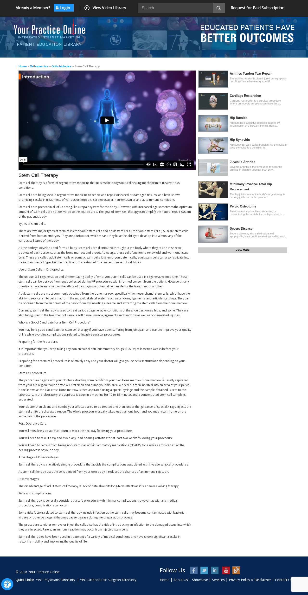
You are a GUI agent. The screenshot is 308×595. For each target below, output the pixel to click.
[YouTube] (226, 570)
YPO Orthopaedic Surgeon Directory (108, 579)
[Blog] (236, 570)
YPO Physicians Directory (55, 579)
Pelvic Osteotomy (243, 206)
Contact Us (283, 579)
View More (243, 250)
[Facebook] (194, 570)
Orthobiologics (61, 66)
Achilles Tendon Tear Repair (251, 73)
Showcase (200, 579)
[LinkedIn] (215, 570)
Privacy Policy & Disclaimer (250, 579)
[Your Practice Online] (49, 28)
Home (23, 66)
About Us (180, 579)
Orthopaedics (39, 66)
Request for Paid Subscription (257, 7)
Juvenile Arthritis (242, 162)
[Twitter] (204, 570)
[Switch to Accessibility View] (7, 584)
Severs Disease (241, 228)
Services (218, 579)
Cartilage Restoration (245, 95)
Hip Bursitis (238, 118)
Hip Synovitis (240, 140)
